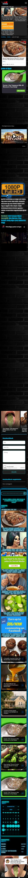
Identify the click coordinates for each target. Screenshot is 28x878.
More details (21, 90)
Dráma (9, 37)
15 (16, 822)
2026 (11, 809)
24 (3, 830)
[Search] (24, 493)
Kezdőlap (3, 37)
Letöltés (4, 196)
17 (3, 826)
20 (10, 826)
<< (3, 806)
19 (8, 826)
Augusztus (10, 806)
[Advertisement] (14, 107)
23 (18, 826)
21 (13, 826)
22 (16, 826)
